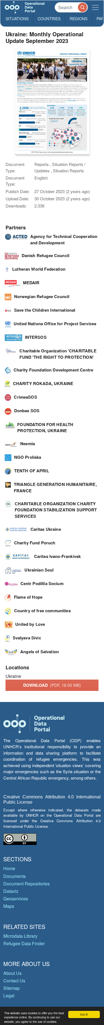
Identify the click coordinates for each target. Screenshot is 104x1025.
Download (52, 685)
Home (9, 868)
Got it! (84, 1014)
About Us (12, 973)
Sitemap (11, 988)
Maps (8, 906)
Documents (14, 876)
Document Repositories (26, 883)
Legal (8, 995)
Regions (78, 18)
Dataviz (10, 891)
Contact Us (14, 980)
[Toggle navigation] (95, 7)
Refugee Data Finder (24, 943)
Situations (17, 18)
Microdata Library (20, 936)
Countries (49, 18)
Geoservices (15, 898)
